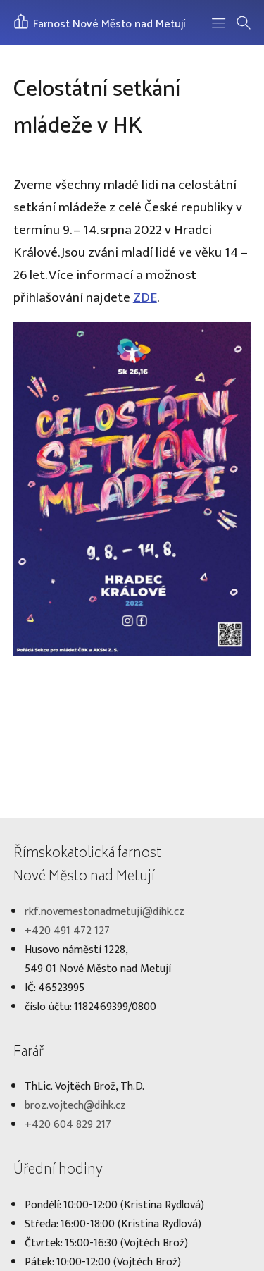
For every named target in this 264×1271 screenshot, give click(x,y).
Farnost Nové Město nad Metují (108, 24)
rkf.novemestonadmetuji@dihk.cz (104, 911)
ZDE (145, 297)
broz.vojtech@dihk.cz (75, 1105)
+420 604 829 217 (68, 1124)
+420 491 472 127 (67, 930)
